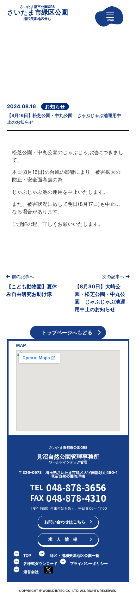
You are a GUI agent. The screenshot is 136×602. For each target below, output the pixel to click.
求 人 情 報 (67, 539)
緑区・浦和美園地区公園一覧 (74, 555)
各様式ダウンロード (40, 563)
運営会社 (31, 572)
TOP (27, 555)
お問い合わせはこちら (67, 521)
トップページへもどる (66, 332)
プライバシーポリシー (89, 563)
